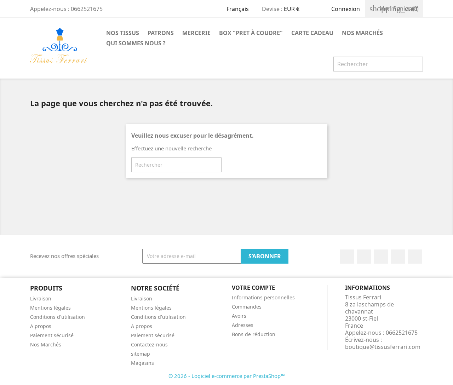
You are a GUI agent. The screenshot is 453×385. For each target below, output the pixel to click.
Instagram (415, 256)
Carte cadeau (312, 33)
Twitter (364, 256)
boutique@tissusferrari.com (382, 347)
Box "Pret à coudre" (251, 33)
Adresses (242, 325)
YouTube (398, 256)
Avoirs (239, 315)
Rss (381, 256)
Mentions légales (50, 307)
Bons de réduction (253, 334)
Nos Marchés (362, 33)
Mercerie (196, 33)
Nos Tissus (122, 33)
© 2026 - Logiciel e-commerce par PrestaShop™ (226, 375)
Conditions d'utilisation (57, 317)
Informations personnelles (263, 297)
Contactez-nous (149, 344)
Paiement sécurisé (52, 335)
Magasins (142, 363)
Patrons (161, 33)
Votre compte (253, 288)
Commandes (247, 306)
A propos (40, 326)
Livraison (40, 298)
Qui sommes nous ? (136, 43)
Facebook (347, 256)
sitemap (140, 353)
